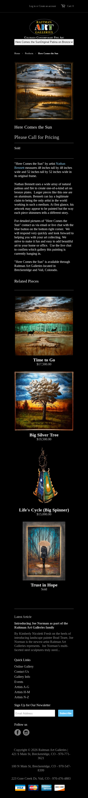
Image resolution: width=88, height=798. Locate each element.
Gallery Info (22, 676)
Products (29, 53)
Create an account (47, 6)
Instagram (26, 732)
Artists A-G (21, 687)
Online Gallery (24, 666)
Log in (32, 6)
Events (18, 682)
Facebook (17, 732)
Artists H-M (22, 692)
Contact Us (21, 671)
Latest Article (23, 617)
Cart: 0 (70, 6)
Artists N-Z (21, 697)
